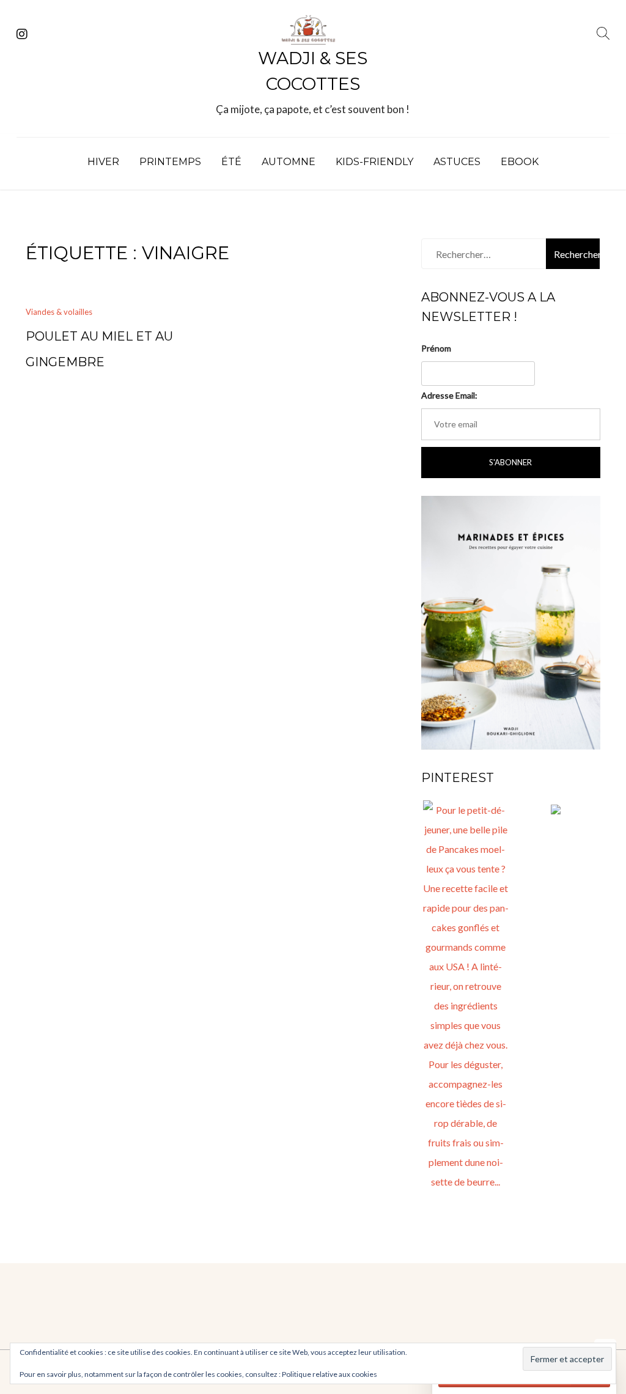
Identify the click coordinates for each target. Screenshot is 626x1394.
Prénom (436, 348)
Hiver (103, 162)
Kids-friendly (374, 162)
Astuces (457, 162)
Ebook (520, 162)
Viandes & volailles (59, 312)
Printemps (170, 162)
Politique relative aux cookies (329, 1374)
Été (231, 162)
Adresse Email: (449, 395)
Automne (288, 162)
